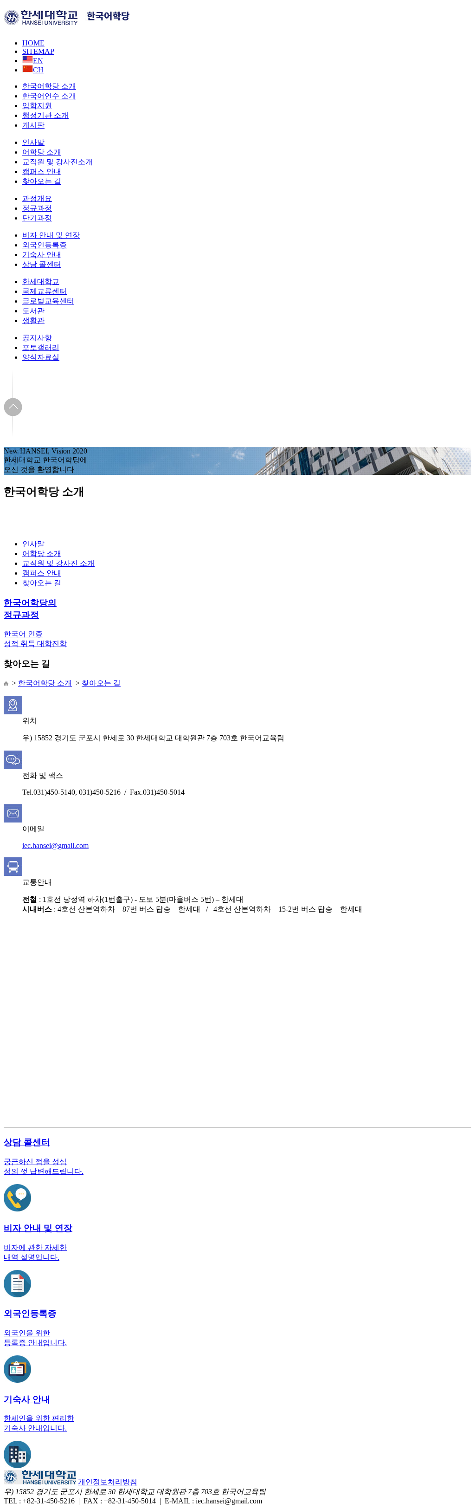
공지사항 (37, 338)
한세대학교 (40, 281)
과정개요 (37, 198)
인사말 (33, 142)
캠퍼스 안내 (41, 171)
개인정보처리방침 (107, 1482)
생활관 (33, 320)
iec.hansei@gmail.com (55, 845)
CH (38, 70)
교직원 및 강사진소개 (57, 162)
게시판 (33, 125)
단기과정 (37, 218)
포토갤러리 (40, 347)
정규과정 (37, 208)
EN (38, 61)
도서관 (33, 311)
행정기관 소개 (45, 115)
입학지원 (37, 106)
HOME (33, 43)
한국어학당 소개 (49, 86)
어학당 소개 (41, 152)
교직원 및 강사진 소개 (58, 563)
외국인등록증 (44, 245)
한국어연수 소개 (49, 96)
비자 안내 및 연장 (51, 235)
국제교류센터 (44, 291)
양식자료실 (40, 357)
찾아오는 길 (41, 181)
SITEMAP (38, 51)
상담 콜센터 (41, 264)
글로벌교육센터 (48, 301)
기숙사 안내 (41, 255)
